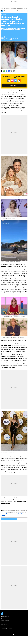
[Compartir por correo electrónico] (11, 71)
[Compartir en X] (1, 71)
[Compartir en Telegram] (6, 71)
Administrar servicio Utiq (7, 634)
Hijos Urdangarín (20, 8)
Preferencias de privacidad (7, 632)
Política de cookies (5, 630)
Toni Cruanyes (7, 8)
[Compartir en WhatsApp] (4, 71)
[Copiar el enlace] (14, 71)
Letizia (2, 8)
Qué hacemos (4, 618)
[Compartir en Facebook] (9, 71)
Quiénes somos (5, 616)
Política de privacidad (6, 628)
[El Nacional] (2, 11)
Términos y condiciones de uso (8, 626)
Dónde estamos (5, 620)
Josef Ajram (13, 8)
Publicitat (3, 622)
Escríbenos (4, 624)
